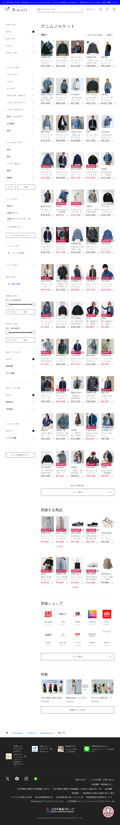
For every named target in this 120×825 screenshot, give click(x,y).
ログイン (91, 9)
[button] (20, 31)
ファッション (17, 733)
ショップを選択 (18, 253)
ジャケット (31, 733)
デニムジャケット (47, 733)
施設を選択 (16, 284)
